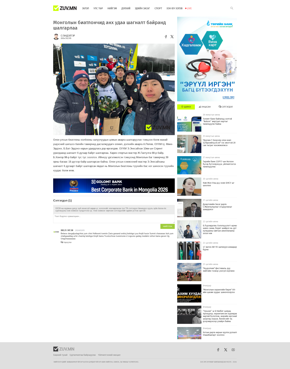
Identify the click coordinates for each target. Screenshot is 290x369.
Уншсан (206, 107)
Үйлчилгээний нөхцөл (109, 355)
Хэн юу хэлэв (174, 8)
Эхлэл (85, 8)
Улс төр (98, 8)
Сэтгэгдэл (227, 107)
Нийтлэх (167, 226)
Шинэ (187, 107)
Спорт (158, 8)
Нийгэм (112, 8)
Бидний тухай (60, 355)
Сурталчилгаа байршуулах (83, 355)
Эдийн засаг (142, 8)
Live (189, 8)
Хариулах (67, 242)
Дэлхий (125, 8)
